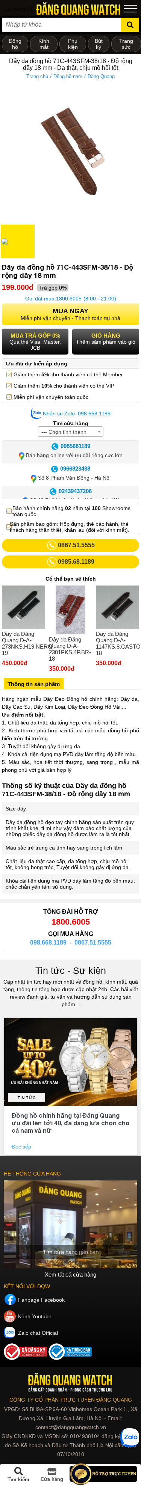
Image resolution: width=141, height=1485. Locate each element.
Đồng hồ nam (67, 76)
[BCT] (26, 1358)
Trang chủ (37, 76)
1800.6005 (69, 299)
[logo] (70, 1382)
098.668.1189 (48, 942)
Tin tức (26, 1097)
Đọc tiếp (22, 1147)
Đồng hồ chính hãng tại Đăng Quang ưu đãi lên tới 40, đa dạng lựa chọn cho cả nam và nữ (70, 1123)
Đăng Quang (101, 76)
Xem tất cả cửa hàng (70, 1274)
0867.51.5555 (92, 942)
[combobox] (70, 431)
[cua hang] (70, 1224)
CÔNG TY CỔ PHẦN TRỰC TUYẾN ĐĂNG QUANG (70, 1400)
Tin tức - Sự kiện (70, 970)
